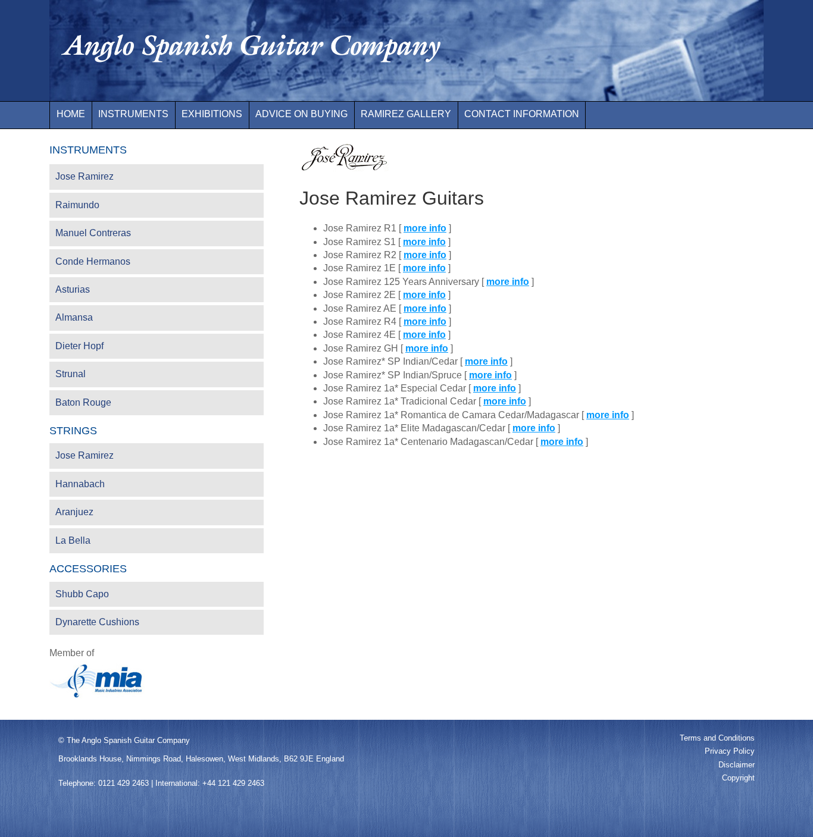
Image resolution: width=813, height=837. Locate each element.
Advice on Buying (301, 114)
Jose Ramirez (84, 176)
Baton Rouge (83, 402)
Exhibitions (212, 114)
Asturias (72, 289)
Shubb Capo (82, 594)
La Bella (72, 540)
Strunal (70, 374)
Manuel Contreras (93, 233)
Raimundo (77, 205)
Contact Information (521, 114)
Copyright (738, 777)
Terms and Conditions (717, 737)
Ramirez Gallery (406, 114)
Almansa (74, 317)
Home (71, 114)
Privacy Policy (730, 751)
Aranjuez (74, 512)
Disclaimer (736, 764)
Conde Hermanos (92, 261)
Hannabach (80, 484)
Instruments (133, 114)
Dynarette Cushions (97, 622)
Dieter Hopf (79, 346)
